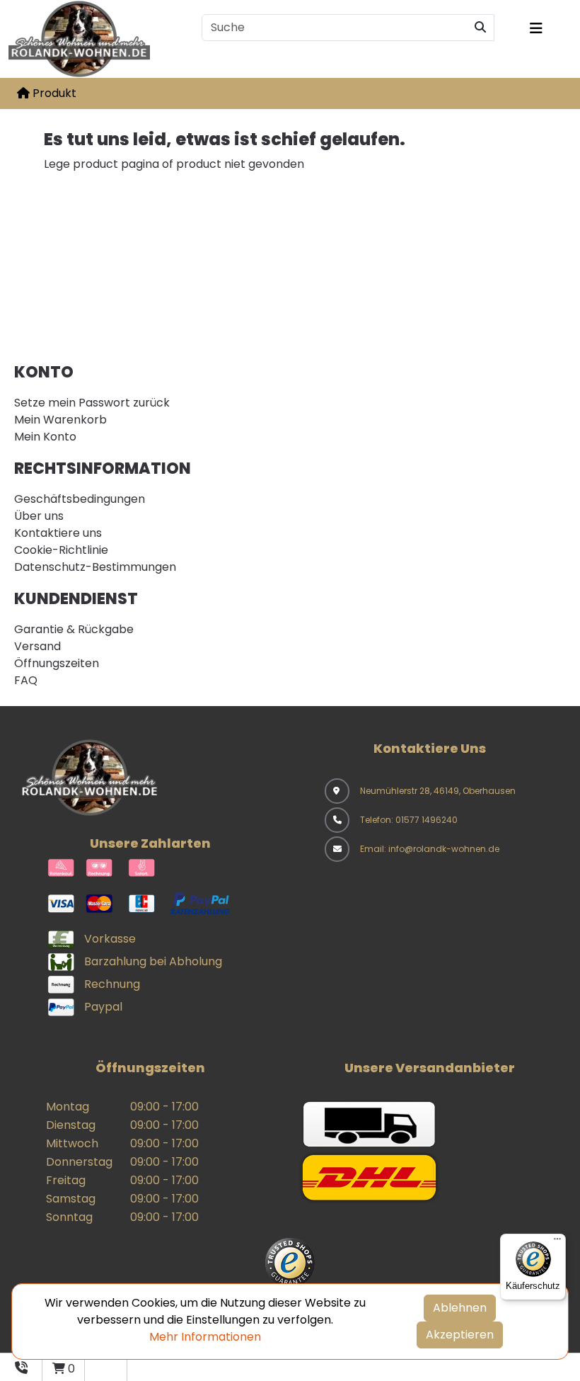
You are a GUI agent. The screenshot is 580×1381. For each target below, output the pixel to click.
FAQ (25, 680)
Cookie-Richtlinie (61, 550)
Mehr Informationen (205, 1337)
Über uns (39, 516)
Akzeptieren (460, 1334)
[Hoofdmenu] (545, 28)
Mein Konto (45, 436)
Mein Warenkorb (60, 419)
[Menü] (557, 1242)
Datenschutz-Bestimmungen (95, 567)
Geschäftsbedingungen (79, 499)
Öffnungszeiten (56, 663)
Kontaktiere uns (58, 533)
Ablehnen (460, 1308)
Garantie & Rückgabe (74, 629)
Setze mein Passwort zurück (92, 402)
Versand (37, 646)
